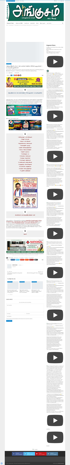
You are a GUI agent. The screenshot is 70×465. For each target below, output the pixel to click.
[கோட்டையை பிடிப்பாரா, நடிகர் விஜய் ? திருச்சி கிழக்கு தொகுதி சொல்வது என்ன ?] (13, 285)
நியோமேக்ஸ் (32, 23)
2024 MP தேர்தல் (9, 63)
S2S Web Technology (61, 463)
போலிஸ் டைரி (26, 23)
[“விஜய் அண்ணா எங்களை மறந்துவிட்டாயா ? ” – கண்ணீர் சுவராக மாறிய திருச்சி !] (25, 285)
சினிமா (37, 23)
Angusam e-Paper (10, 23)
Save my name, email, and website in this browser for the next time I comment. (19, 318)
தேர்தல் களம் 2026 (19, 23)
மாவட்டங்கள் (49, 23)
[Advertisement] (35, 33)
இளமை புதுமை (42, 23)
